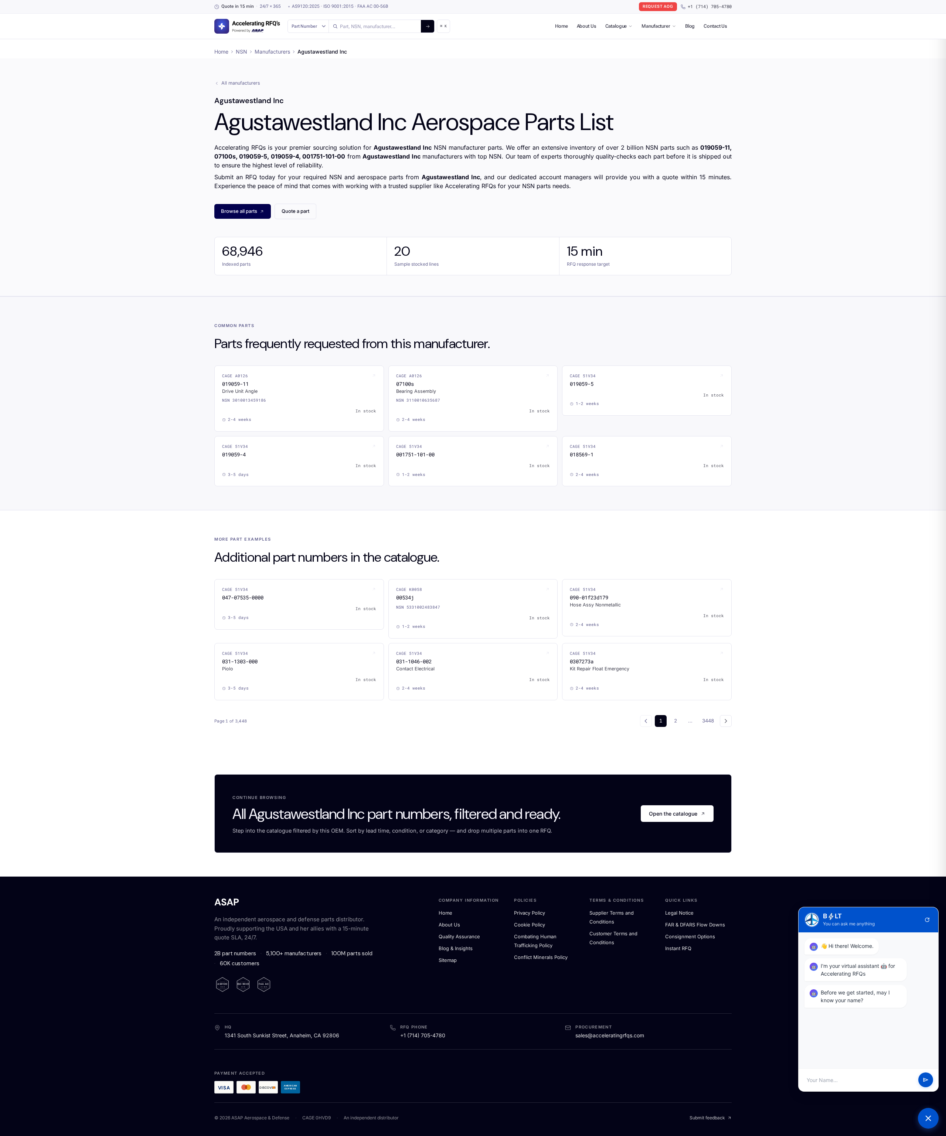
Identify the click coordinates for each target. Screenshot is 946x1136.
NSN (241, 51)
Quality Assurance (459, 936)
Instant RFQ (678, 948)
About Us (586, 26)
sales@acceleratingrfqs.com (609, 1035)
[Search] (427, 26)
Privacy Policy (529, 913)
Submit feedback (707, 1117)
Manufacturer (656, 26)
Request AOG (658, 6)
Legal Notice (679, 913)
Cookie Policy (529, 925)
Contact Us (715, 26)
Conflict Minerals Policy (541, 957)
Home (561, 26)
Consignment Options (690, 936)
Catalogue (616, 26)
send (925, 1080)
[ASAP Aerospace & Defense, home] (247, 26)
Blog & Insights (456, 948)
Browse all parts (239, 211)
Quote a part (295, 211)
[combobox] (375, 26)
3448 (708, 721)
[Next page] (726, 721)
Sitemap (448, 960)
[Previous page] (646, 721)
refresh (927, 919)
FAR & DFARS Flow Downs (695, 925)
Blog (690, 26)
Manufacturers (272, 51)
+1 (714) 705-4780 (710, 6)
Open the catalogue (673, 813)
